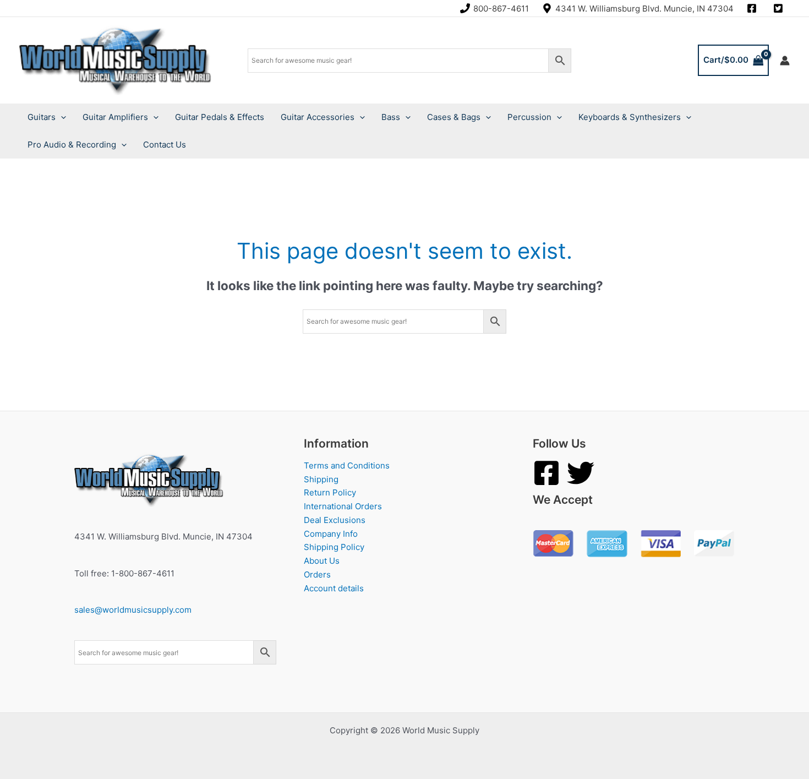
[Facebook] (546, 473)
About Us (322, 560)
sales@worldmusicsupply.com (133, 609)
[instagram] (753, 8)
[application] (61, 117)
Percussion (529, 117)
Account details (334, 588)
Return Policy (330, 492)
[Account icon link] (785, 61)
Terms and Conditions (347, 465)
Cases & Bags (453, 117)
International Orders (343, 506)
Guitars (42, 117)
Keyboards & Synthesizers (629, 117)
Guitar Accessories (317, 117)
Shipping (321, 479)
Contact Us (164, 144)
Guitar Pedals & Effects (219, 117)
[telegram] (780, 8)
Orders (317, 574)
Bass (390, 117)
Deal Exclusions (334, 520)
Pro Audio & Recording (72, 144)
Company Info (331, 534)
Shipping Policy (334, 547)
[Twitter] (580, 473)
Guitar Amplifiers (115, 117)
